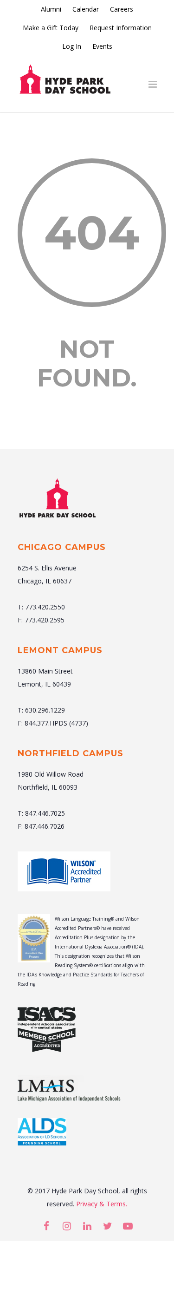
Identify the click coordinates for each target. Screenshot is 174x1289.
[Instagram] (67, 1226)
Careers (121, 9)
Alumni (51, 9)
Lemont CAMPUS (60, 650)
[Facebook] (46, 1226)
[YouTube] (128, 1226)
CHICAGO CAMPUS (62, 547)
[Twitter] (107, 1226)
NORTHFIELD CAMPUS (70, 753)
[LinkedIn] (87, 1226)
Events (102, 46)
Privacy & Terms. (101, 1203)
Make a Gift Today (50, 28)
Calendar (85, 9)
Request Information (121, 28)
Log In (71, 46)
